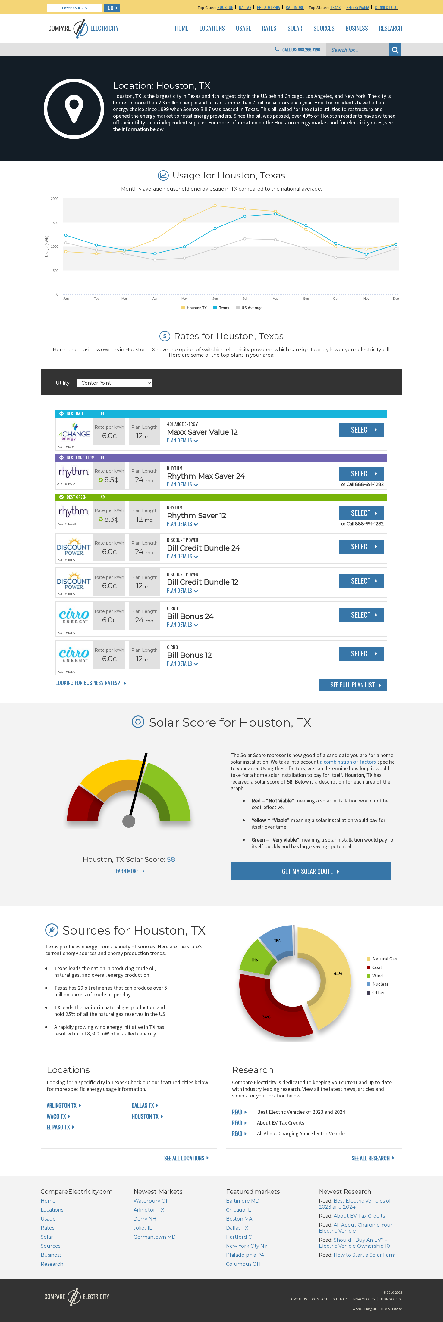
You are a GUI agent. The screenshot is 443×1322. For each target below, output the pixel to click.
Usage (243, 28)
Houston (225, 7)
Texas (335, 7)
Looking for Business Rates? (87, 683)
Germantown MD (155, 1237)
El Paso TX (58, 1127)
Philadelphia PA (245, 1255)
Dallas (245, 7)
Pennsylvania (357, 7)
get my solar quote (307, 871)
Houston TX (145, 1116)
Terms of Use (391, 1299)
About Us (299, 1299)
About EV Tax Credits (359, 1216)
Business (357, 28)
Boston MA (239, 1219)
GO (110, 7)
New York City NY (246, 1246)
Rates (269, 28)
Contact (320, 1299)
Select (361, 429)
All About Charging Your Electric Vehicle (356, 1228)
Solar (294, 28)
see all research (371, 1158)
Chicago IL (238, 1210)
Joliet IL (143, 1228)
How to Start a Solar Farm (365, 1255)
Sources (324, 28)
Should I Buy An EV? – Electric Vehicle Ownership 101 (355, 1243)
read (237, 1112)
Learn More (126, 871)
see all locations (184, 1158)
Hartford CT (240, 1237)
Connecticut (386, 7)
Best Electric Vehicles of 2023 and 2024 (355, 1204)
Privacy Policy (363, 1299)
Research (390, 28)
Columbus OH (243, 1264)
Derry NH (145, 1219)
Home (181, 28)
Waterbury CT (151, 1201)
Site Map (340, 1299)
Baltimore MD (242, 1201)
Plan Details (179, 440)
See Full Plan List (353, 684)
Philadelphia (268, 7)
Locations (212, 28)
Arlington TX (62, 1105)
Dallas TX (143, 1105)
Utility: (63, 383)
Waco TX (56, 1116)
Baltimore (295, 7)
